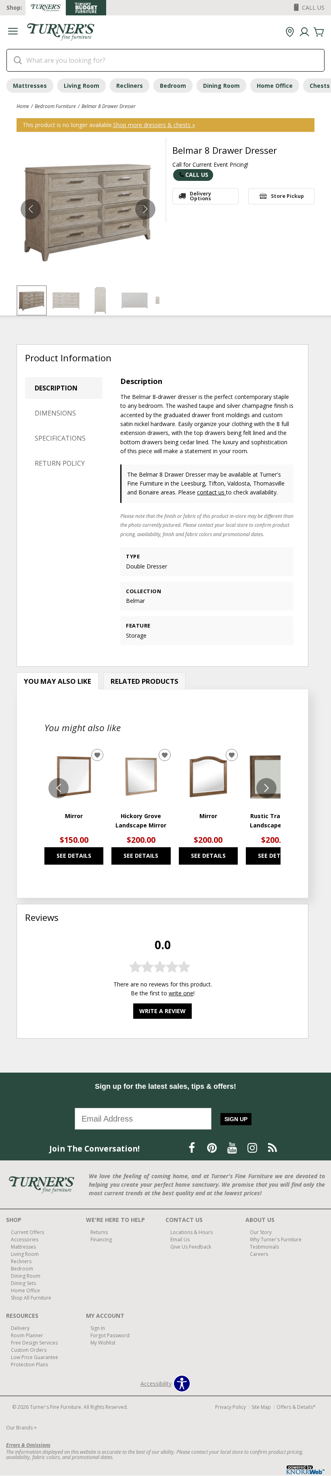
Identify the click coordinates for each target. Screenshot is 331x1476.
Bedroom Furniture (55, 106)
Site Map (261, 1407)
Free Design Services (34, 1342)
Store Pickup (287, 196)
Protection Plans (29, 1364)
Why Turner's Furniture (276, 1239)
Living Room (81, 85)
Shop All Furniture (31, 1297)
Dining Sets (23, 1283)
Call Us (196, 174)
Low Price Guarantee (34, 1356)
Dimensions (55, 413)
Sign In (97, 1328)
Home (23, 106)
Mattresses (30, 85)
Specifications (60, 438)
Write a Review (162, 1011)
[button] (12, 32)
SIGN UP (235, 1119)
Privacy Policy (230, 1407)
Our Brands (21, 1427)
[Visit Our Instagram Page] (253, 1148)
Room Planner (27, 1335)
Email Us (180, 1239)
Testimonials (264, 1246)
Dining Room (221, 85)
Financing (101, 1239)
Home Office (275, 85)
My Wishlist (102, 1342)
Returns (99, 1232)
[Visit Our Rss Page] (272, 1148)
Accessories (24, 1239)
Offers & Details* (296, 1407)
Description (56, 388)
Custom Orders (28, 1350)
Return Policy (60, 463)
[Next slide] (266, 788)
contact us (211, 492)
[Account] (304, 32)
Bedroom (173, 85)
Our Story (261, 1232)
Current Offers (27, 1232)
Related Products (144, 681)
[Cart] (319, 32)
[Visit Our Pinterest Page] (212, 1148)
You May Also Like (57, 681)
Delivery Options (200, 196)
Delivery (20, 1328)
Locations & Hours (191, 1232)
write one (181, 993)
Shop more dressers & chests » (154, 125)
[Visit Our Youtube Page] (233, 1148)
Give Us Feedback (190, 1246)
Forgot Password (110, 1335)
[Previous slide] (58, 788)
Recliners (129, 85)
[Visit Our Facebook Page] (192, 1148)
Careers (259, 1254)
